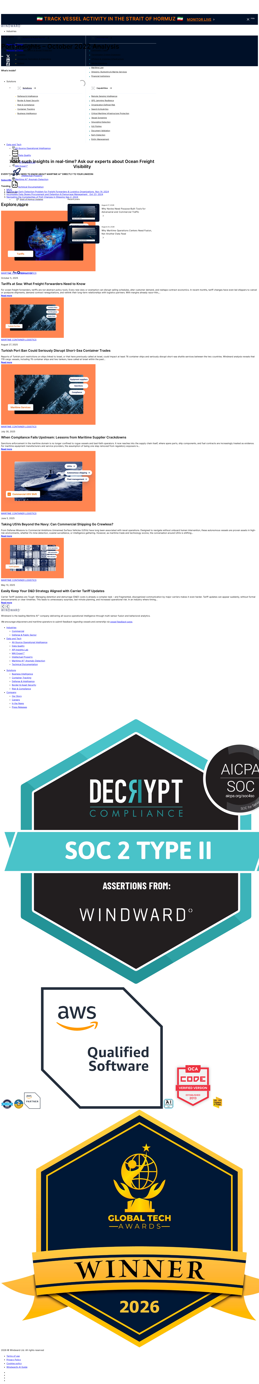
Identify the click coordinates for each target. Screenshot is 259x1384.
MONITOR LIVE (199, 19)
